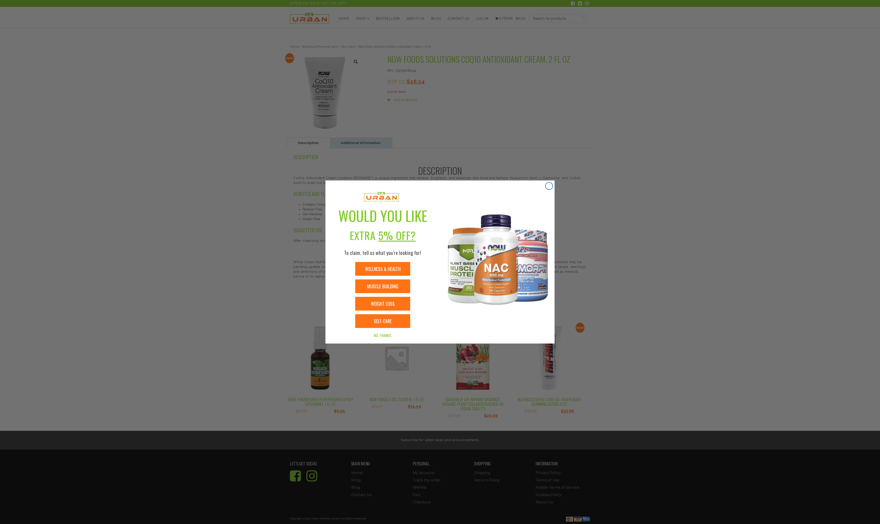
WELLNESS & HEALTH (383, 268)
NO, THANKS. (383, 335)
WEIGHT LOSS (383, 303)
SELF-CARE (383, 321)
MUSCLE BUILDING (382, 286)
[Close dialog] (549, 186)
